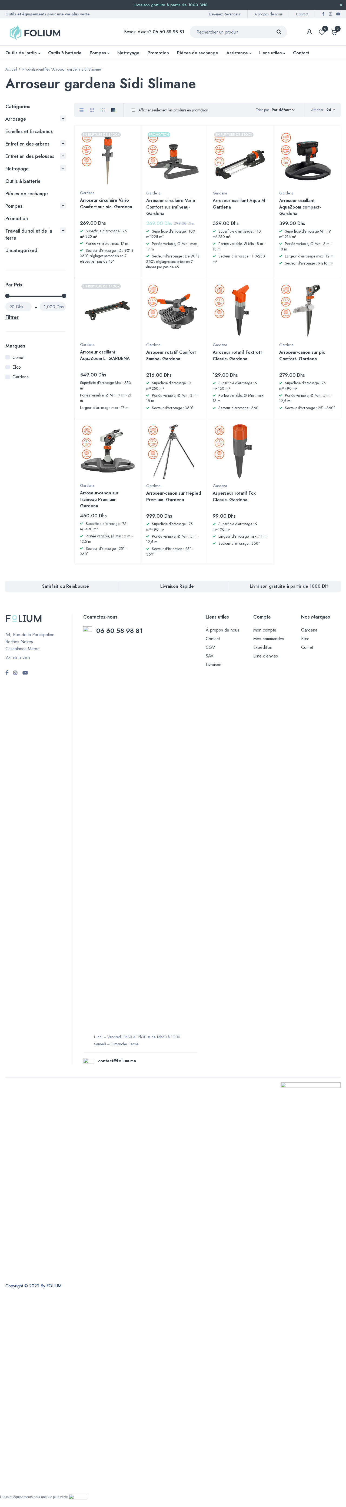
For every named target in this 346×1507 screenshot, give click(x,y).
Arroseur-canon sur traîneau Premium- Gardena (99, 499)
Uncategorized (21, 250)
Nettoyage (17, 168)
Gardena (20, 377)
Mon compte (264, 630)
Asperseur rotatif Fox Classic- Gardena (234, 496)
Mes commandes (268, 639)
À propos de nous (268, 14)
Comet (18, 357)
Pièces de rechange (26, 193)
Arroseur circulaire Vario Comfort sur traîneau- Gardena (170, 207)
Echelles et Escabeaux (29, 131)
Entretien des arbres (27, 143)
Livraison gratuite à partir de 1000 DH (289, 586)
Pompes (13, 206)
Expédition (262, 647)
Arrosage (15, 119)
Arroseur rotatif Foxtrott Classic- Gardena (237, 355)
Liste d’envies (265, 656)
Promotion (16, 218)
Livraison (213, 665)
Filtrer (12, 317)
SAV (210, 656)
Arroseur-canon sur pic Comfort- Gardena (302, 355)
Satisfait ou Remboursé (65, 586)
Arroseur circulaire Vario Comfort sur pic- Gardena (106, 203)
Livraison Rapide (177, 586)
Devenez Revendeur (225, 14)
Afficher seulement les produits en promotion (172, 110)
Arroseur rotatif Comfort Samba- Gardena (171, 355)
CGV (210, 647)
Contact (302, 14)
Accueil (11, 69)
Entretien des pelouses (29, 156)
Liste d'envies (325, 29)
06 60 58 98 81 (120, 630)
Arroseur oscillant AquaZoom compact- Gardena (300, 207)
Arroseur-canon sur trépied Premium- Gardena (173, 496)
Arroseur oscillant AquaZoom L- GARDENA (105, 355)
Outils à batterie (23, 181)
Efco (16, 367)
